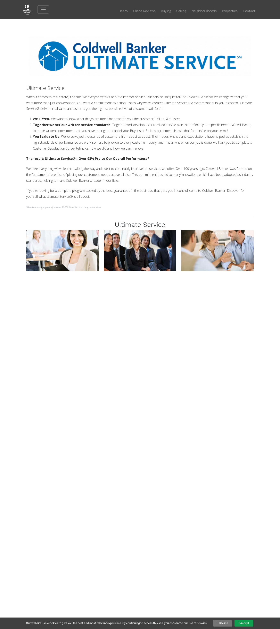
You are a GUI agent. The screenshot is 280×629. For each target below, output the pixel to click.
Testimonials (217, 233)
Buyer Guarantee (62, 233)
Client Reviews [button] (144, 11)
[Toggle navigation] (43, 10)
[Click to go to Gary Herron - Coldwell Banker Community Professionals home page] (30, 9)
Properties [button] (230, 11)
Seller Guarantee (140, 233)
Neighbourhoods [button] (204, 11)
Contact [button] (249, 11)
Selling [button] (181, 11)
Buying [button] (166, 11)
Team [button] (124, 11)
